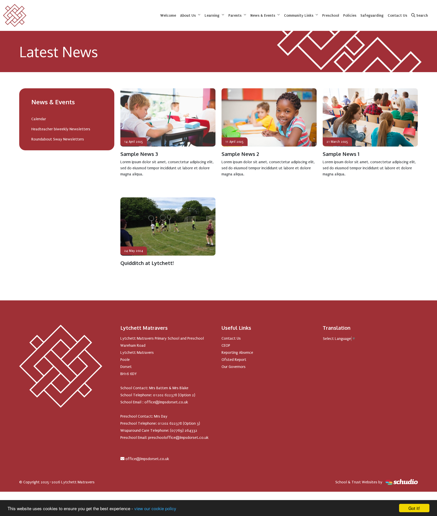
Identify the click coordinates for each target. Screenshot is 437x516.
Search (421, 15)
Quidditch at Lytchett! (147, 263)
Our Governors (234, 366)
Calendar (38, 119)
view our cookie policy (155, 508)
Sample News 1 (341, 154)
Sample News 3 (139, 154)
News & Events (262, 15)
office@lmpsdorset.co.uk (147, 459)
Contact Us (397, 15)
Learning (212, 15)
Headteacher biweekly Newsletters (60, 129)
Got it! (414, 508)
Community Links (298, 15)
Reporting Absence (237, 352)
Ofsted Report (234, 359)
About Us (188, 15)
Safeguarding (372, 15)
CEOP (226, 345)
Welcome (168, 15)
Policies (349, 15)
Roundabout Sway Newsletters (57, 139)
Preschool (330, 15)
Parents (235, 15)
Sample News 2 (240, 154)
